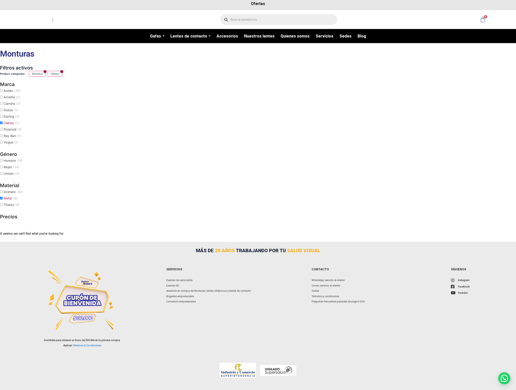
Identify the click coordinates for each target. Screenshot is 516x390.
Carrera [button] (12, 104)
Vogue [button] (11, 142)
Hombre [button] (13, 161)
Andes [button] (12, 91)
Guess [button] (11, 110)
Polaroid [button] (13, 129)
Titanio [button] (12, 205)
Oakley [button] (11, 123)
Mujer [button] (12, 167)
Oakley (55, 73)
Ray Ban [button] (12, 136)
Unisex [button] (11, 173)
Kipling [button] (12, 116)
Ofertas (258, 3)
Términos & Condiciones (87, 345)
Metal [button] (11, 198)
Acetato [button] (13, 192)
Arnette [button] (12, 97)
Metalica (37, 73)
